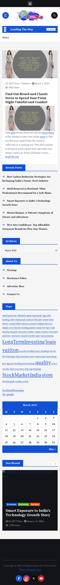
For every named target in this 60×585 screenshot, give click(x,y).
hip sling (6, 332)
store (47, 375)
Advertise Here (15, 286)
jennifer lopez (34, 336)
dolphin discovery (45, 323)
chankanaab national (24, 319)
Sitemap (12, 270)
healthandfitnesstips (13, 390)
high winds (50, 327)
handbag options (29, 327)
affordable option (24, 315)
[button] (50, 463)
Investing (23, 504)
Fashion (26, 83)
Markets (35, 504)
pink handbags (28, 363)
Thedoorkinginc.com (30, 569)
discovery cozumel (29, 323)
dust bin (17, 327)
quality (43, 362)
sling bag (28, 369)
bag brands (37, 315)
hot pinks (14, 332)
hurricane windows (26, 332)
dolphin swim (8, 327)
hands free (40, 327)
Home (5, 37)
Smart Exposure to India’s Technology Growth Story (28, 512)
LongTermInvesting (23, 341)
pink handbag (16, 363)
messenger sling (13, 356)
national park (40, 356)
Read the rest (12, 156)
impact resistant (42, 332)
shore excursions (17, 369)
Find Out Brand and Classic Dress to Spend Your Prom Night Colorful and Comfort (26, 98)
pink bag (6, 363)
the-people (8, 394)
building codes (8, 319)
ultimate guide (8, 381)
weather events (21, 381)
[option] (30, 500)
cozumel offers (14, 323)
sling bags (37, 369)
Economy (11, 504)
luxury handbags (42, 351)
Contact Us (13, 294)
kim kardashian (47, 336)
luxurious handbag (26, 351)
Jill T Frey (14, 83)
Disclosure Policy (16, 278)
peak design (51, 356)
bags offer (46, 315)
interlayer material (20, 336)
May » (52, 449)
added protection (9, 315)
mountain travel (27, 356)
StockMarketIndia (21, 375)
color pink (38, 319)
